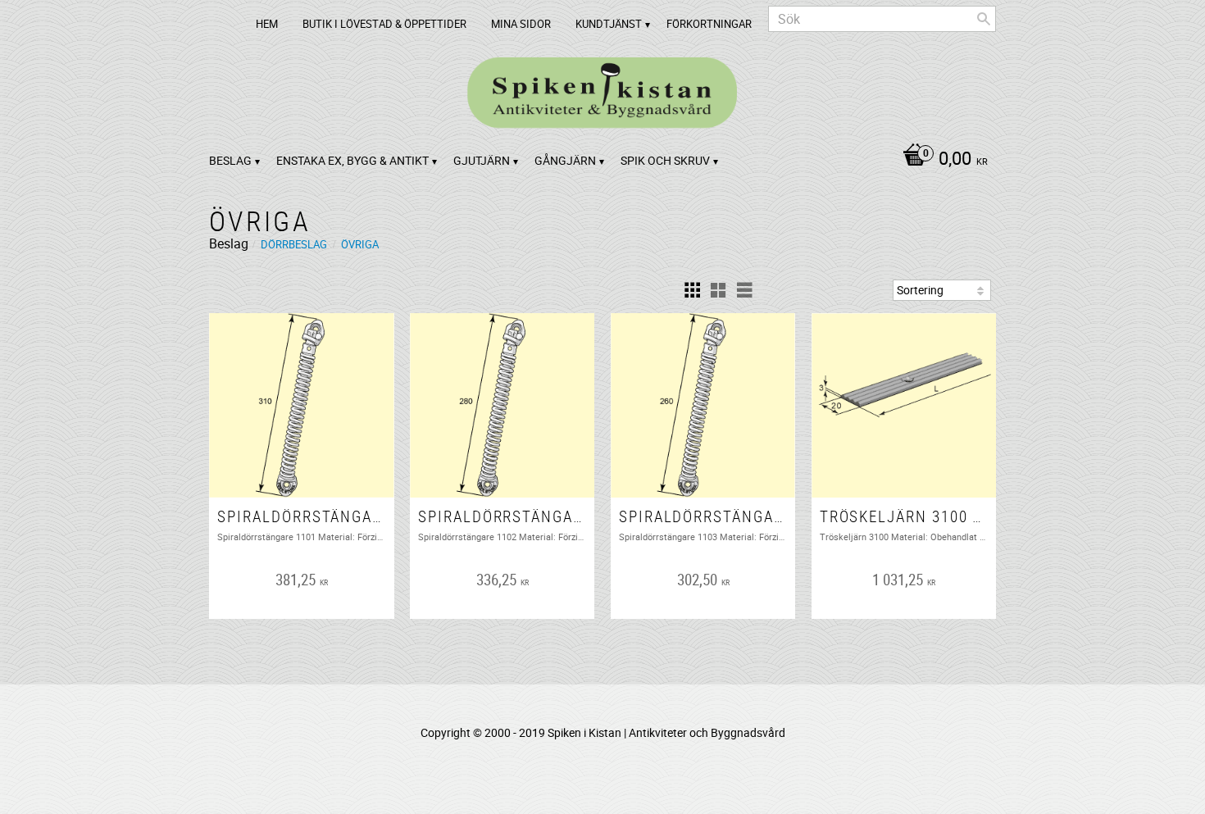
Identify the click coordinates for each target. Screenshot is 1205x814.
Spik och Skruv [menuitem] (665, 160)
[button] (692, 290)
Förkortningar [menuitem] (709, 23)
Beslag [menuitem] (230, 160)
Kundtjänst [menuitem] (608, 23)
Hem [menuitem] (267, 23)
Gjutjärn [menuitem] (481, 160)
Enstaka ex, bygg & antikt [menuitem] (352, 160)
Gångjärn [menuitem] (565, 160)
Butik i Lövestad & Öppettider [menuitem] (384, 23)
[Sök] (983, 19)
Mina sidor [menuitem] (521, 23)
